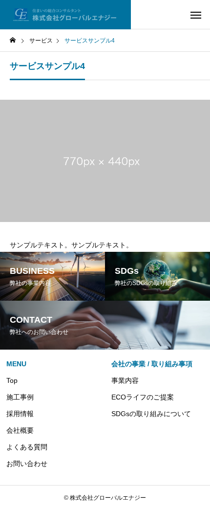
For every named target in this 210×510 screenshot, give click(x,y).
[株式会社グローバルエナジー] (65, 14)
